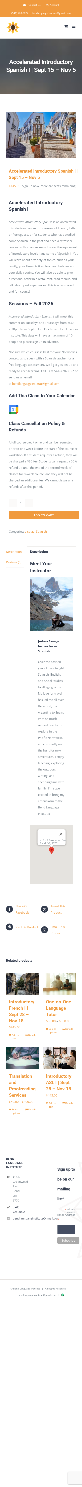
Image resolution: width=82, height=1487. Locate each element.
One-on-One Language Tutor (58, 1008)
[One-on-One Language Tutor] (59, 984)
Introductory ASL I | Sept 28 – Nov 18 (58, 1083)
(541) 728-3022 (19, 1209)
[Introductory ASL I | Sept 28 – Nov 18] (59, 1058)
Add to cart (44, 515)
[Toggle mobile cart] (66, 26)
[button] (51, 850)
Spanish (41, 531)
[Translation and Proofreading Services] (22, 1058)
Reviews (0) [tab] (13, 562)
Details (32, 1035)
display (29, 531)
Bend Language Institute (26, 1288)
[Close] (60, 834)
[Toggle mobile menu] (74, 26)
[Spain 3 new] (41, 135)
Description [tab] (14, 552)
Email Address (66, 1217)
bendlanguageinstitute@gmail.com (51, 13)
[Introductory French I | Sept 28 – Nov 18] (22, 984)
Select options (53, 1030)
